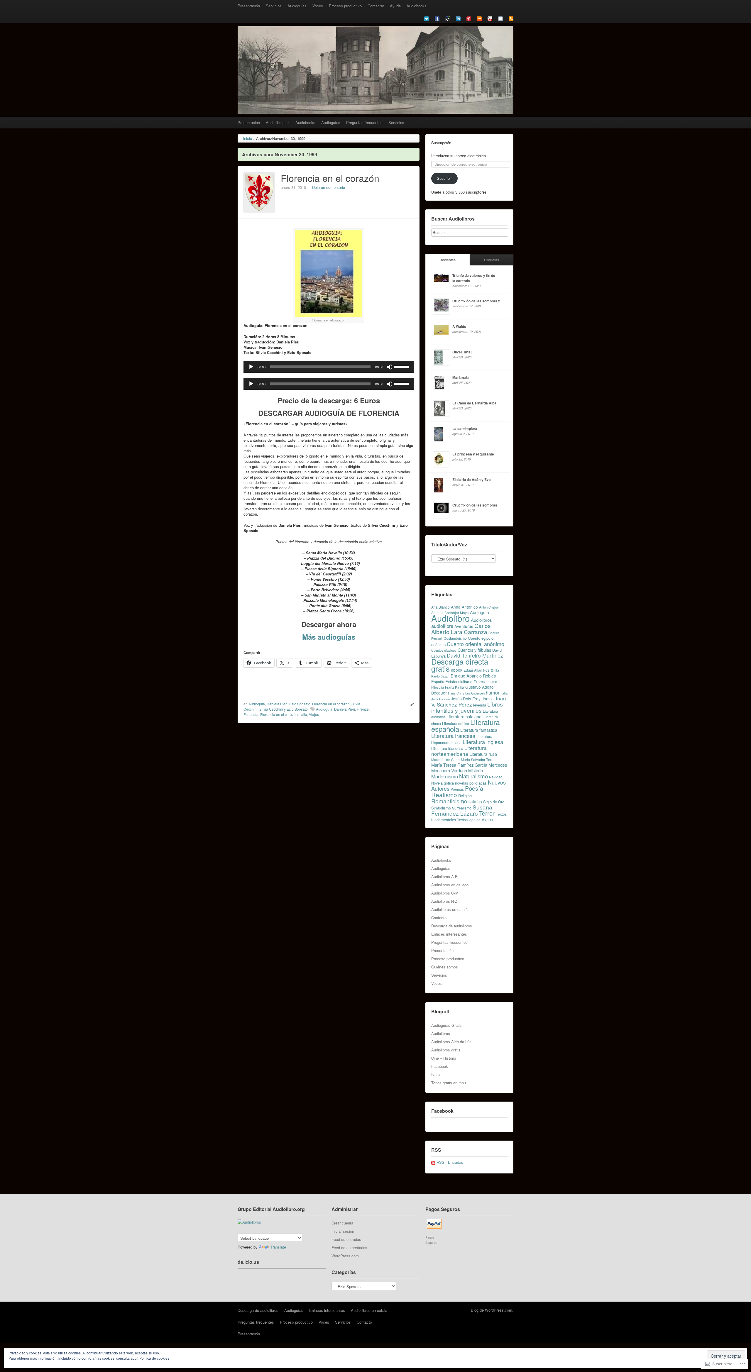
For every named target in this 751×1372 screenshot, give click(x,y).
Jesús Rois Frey (466, 699)
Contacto (438, 917)
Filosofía (437, 687)
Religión (465, 795)
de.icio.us (248, 1261)
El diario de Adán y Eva (471, 479)
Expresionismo (485, 681)
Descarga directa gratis (459, 665)
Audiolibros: (276, 122)
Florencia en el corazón (330, 177)
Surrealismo (461, 808)
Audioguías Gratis (446, 1025)
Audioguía (256, 703)
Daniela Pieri (277, 703)
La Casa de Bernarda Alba (474, 403)
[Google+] (447, 18)
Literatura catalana (463, 716)
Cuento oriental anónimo (475, 644)
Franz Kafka (454, 687)
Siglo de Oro (493, 801)
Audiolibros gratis (446, 1050)
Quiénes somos (444, 967)
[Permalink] (410, 704)
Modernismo (444, 776)
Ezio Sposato (299, 703)
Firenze (363, 709)
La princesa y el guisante (473, 454)
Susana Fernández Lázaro (461, 810)
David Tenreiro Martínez (475, 655)
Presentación (249, 6)
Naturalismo (473, 776)
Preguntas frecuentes (364, 122)
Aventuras (463, 626)
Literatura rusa (483, 754)
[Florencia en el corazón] (259, 191)
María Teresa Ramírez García (459, 765)
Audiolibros (481, 620)
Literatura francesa (453, 735)
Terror (487, 813)
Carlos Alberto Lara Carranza (461, 628)
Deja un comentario (328, 187)
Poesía (474, 788)
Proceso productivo (345, 6)
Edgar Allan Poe (477, 670)
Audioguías (297, 6)
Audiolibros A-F (444, 876)
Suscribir (444, 178)
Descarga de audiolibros (451, 926)
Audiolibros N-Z (444, 901)
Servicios (274, 6)
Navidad (496, 776)
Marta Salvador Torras (478, 759)
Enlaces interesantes (449, 934)
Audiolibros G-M (445, 893)
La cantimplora (464, 428)
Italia (303, 714)
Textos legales (468, 819)
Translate (278, 1247)
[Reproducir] (251, 367)
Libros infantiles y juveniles (467, 707)
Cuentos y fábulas (474, 650)
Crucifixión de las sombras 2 (476, 301)
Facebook (439, 1066)
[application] (328, 367)
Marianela (460, 377)
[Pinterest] (468, 18)
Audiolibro (450, 618)
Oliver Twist (462, 352)
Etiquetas (491, 259)
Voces (317, 6)
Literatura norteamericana (459, 750)
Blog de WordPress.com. (492, 1310)
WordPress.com (345, 1255)
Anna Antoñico (464, 607)
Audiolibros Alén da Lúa (451, 1041)
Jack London (440, 699)
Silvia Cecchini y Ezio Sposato (283, 709)
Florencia (250, 714)
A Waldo (459, 326)
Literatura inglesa (483, 742)
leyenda (479, 705)
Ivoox (436, 1074)
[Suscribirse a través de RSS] (511, 18)
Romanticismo (449, 801)
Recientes (447, 259)
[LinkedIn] (458, 18)
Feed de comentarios (349, 1247)
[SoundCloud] (479, 18)
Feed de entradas (346, 1239)
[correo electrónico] (500, 18)
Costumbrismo (455, 638)
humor (492, 692)
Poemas (457, 789)
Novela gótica (442, 783)
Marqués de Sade (445, 759)
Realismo (444, 794)
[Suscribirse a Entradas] (433, 1162)
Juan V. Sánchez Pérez (468, 701)
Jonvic (487, 699)
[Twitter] (426, 18)
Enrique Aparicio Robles (473, 676)
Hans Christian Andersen (466, 693)
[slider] (402, 366)
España (437, 681)
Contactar (376, 6)
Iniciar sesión (342, 1231)
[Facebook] (437, 18)
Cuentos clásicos (443, 650)
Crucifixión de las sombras (474, 505)
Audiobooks (417, 6)
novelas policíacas (471, 783)
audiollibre (442, 625)
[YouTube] (490, 18)
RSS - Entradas (450, 1162)
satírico (475, 801)
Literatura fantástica (478, 730)
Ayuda (395, 6)
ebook (456, 670)
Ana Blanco (440, 606)
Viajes (314, 714)
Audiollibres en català (449, 909)
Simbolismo (441, 808)
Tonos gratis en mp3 (448, 1082)
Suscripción (441, 142)
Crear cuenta (342, 1223)
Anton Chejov (489, 607)
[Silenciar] (390, 367)
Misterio (475, 770)
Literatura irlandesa (447, 748)
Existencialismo (458, 681)
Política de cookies (154, 1358)
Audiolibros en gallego (449, 884)
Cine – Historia (443, 1058)
